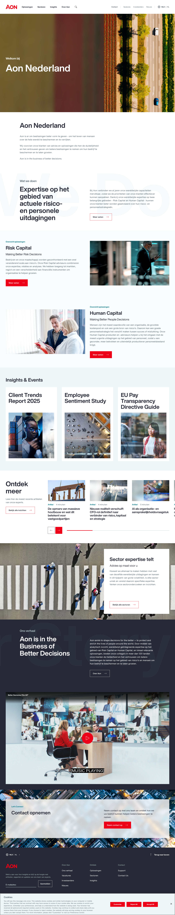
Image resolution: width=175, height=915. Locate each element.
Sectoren (41, 6)
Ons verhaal (67, 870)
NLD (165, 7)
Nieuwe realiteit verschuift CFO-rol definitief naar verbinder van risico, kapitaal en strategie (108, 513)
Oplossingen (27, 6)
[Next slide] (58, 530)
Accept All (150, 904)
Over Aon (66, 6)
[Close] (171, 903)
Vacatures (126, 7)
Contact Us (123, 875)
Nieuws (149, 7)
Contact (114, 7)
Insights (53, 6)
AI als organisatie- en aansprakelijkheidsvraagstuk (150, 510)
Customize (117, 904)
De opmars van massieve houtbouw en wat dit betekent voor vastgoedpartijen (64, 513)
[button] (20, 510)
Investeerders (138, 7)
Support (121, 870)
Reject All (133, 904)
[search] (76, 7)
